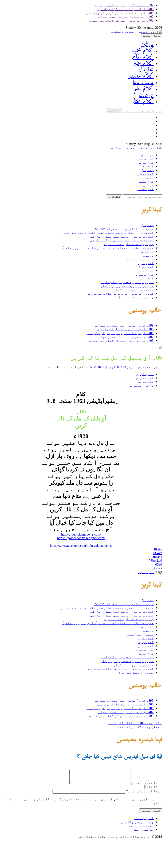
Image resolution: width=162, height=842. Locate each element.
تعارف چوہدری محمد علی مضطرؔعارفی (122, 236)
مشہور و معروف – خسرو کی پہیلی (127, 286)
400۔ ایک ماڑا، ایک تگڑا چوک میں (125, 9)
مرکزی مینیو (151, 35)
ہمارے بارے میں (140, 825)
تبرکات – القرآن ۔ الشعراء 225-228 (124, 229)
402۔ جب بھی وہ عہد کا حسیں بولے (126, 16)
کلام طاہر (142, 57)
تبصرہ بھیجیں (150, 367)
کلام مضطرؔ (141, 76)
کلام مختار (142, 101)
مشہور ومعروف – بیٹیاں (133, 289)
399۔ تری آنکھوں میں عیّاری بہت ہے (124, 5)
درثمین (147, 44)
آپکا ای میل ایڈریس (144, 791)
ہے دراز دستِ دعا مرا (136, 297)
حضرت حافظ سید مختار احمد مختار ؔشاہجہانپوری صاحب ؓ (108, 248)
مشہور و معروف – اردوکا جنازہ (127, 282)
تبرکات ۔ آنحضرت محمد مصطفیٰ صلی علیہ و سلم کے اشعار (107, 232)
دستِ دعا (143, 82)
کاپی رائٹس (144, 818)
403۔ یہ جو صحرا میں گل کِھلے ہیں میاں (121, 20)
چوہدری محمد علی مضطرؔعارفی (128, 244)
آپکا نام (153, 787)
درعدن (146, 95)
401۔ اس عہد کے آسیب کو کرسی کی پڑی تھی (120, 13)
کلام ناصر (146, 278)
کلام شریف (146, 267)
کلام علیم (144, 88)
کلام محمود (142, 50)
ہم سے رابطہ (143, 829)
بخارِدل (146, 69)
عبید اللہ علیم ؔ (140, 259)
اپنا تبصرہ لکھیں (146, 783)
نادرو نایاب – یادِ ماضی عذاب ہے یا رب (121, 293)
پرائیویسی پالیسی (137, 822)
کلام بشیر (143, 63)
